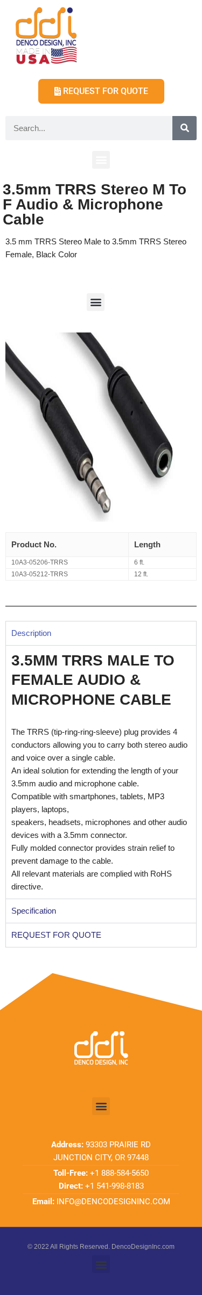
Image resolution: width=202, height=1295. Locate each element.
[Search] (184, 128)
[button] (101, 160)
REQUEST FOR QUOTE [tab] (56, 934)
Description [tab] (31, 633)
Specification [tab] (33, 910)
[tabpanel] (101, 772)
